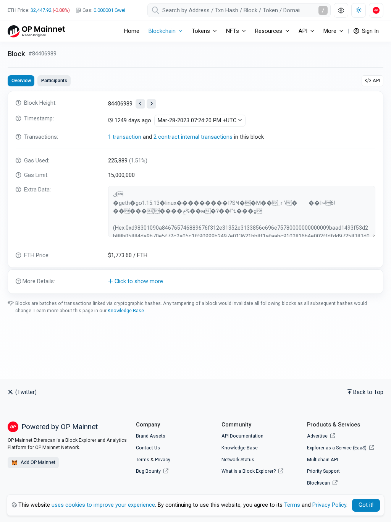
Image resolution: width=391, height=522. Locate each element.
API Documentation (242, 436)
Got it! (366, 505)
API (376, 80)
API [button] (303, 31)
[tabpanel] (195, 192)
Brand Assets (150, 436)
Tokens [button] (201, 31)
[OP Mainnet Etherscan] (36, 31)
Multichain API (322, 459)
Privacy (162, 459)
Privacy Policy (329, 505)
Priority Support (323, 471)
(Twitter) (25, 392)
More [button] (329, 31)
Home (131, 31)
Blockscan (319, 483)
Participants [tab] (54, 80)
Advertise (318, 436)
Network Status (237, 459)
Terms (142, 459)
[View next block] (151, 104)
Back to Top (368, 392)
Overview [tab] (21, 80)
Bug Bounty (148, 471)
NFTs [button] (232, 31)
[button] (195, 281)
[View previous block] (140, 104)
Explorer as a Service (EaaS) (337, 448)
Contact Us (148, 448)
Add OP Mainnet (37, 462)
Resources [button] (268, 31)
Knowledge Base (126, 310)
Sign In (369, 31)
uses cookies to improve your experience (103, 505)
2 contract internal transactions (193, 137)
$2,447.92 (41, 10)
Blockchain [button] (162, 31)
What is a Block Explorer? (249, 471)
